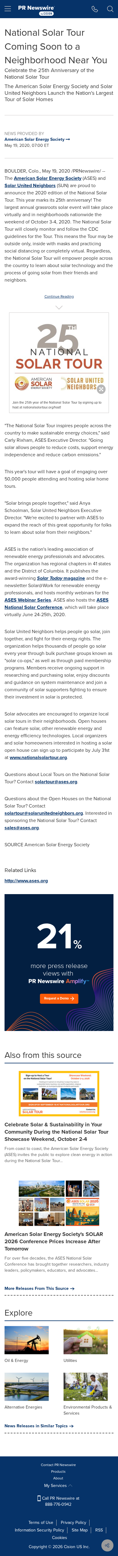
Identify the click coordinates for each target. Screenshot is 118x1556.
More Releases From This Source (37, 1289)
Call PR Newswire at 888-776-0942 (60, 1501)
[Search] (110, 9)
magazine (73, 578)
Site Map (80, 1530)
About (58, 1478)
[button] (59, 352)
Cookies (59, 1538)
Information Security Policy (39, 1530)
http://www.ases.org (26, 880)
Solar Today (49, 578)
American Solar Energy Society (47, 178)
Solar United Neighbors (30, 185)
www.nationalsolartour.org (38, 757)
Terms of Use (40, 1522)
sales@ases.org (22, 827)
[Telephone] (95, 9)
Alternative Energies (23, 1407)
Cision (69, 1547)
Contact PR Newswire (58, 1465)
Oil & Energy (16, 1360)
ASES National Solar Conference (57, 603)
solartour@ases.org (56, 781)
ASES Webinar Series (28, 599)
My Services (56, 1485)
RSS (99, 1530)
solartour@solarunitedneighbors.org (44, 813)
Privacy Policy (73, 1522)
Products (58, 1471)
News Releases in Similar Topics (36, 1426)
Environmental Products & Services (88, 1410)
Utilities (70, 1360)
